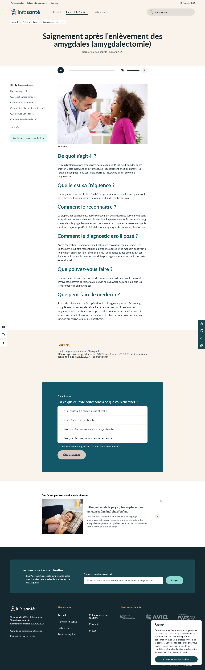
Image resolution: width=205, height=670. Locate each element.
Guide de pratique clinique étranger (77, 351)
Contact (54, 3)
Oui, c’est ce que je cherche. (80, 420)
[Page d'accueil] (25, 12)
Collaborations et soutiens (37, 3)
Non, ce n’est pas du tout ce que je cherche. (88, 438)
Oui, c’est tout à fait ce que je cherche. (85, 411)
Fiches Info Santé (76, 12)
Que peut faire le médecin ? (23, 119)
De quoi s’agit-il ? (18, 91)
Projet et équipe (17, 3)
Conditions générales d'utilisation (26, 630)
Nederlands (188, 3)
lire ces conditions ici (178, 652)
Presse (92, 630)
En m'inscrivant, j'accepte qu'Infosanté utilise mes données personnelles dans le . (48, 579)
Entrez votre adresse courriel (98, 574)
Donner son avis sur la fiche (30, 138)
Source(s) (14, 127)
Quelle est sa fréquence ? (22, 96)
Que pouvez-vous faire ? (22, 113)
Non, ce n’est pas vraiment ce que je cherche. (89, 429)
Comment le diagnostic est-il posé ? (27, 108)
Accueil (57, 12)
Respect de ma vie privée (22, 636)
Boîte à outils (101, 12)
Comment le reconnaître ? (23, 102)
